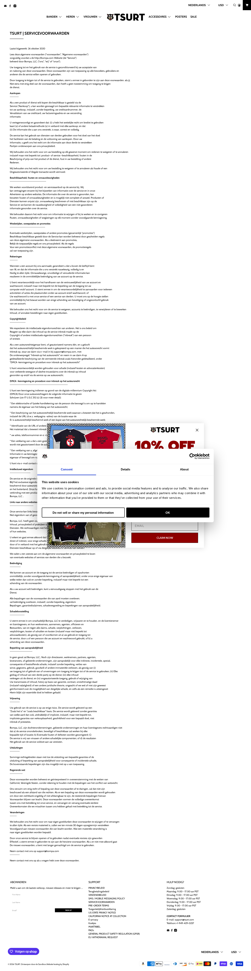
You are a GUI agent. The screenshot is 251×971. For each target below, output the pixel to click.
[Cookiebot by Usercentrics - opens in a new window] (192, 456)
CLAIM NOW (164, 537)
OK (168, 512)
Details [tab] (125, 469)
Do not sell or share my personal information (83, 512)
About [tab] (184, 469)
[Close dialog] (197, 430)
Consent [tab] (67, 469)
